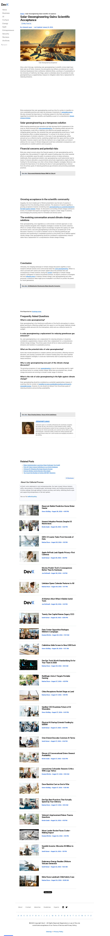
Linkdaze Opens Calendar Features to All (58, 583)
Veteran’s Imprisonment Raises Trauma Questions (57, 816)
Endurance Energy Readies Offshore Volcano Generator (56, 862)
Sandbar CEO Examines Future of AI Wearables (56, 708)
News (4, 10)
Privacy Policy (58, 932)
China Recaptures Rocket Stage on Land (58, 691)
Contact (28, 907)
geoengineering (46, 368)
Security (5, 34)
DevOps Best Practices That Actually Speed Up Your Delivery (57, 801)
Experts (56, 907)
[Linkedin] (63, 907)
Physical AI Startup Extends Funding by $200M (57, 723)
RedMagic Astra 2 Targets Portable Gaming (56, 677)
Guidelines (47, 907)
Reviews (5, 37)
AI (3, 17)
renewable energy (67, 112)
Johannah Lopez (43, 421)
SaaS (4, 27)
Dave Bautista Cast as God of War (55, 784)
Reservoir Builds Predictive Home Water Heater (58, 507)
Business (6, 13)
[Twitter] (66, 907)
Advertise (37, 907)
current (50, 272)
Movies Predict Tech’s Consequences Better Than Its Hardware (57, 569)
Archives (5, 40)
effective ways (30, 276)
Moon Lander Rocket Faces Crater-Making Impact (56, 831)
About (20, 907)
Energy (5, 23)
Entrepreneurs (7, 30)
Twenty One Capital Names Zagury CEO (58, 614)
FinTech (5, 20)
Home (22, 14)
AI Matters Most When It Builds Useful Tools (57, 600)
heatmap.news (36, 311)
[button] (48, 892)
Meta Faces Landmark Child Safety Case (58, 877)
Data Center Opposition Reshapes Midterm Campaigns (55, 631)
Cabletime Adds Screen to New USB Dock (59, 645)
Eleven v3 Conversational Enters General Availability (58, 754)
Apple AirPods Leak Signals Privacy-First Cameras (58, 553)
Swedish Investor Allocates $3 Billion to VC (57, 847)
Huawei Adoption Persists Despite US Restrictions (57, 522)
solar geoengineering (45, 128)
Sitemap (49, 932)
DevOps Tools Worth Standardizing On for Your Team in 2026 (58, 661)
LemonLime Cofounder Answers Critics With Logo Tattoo (58, 770)
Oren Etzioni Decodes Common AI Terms (58, 738)
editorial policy (32, 496)
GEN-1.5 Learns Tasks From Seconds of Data (58, 538)
